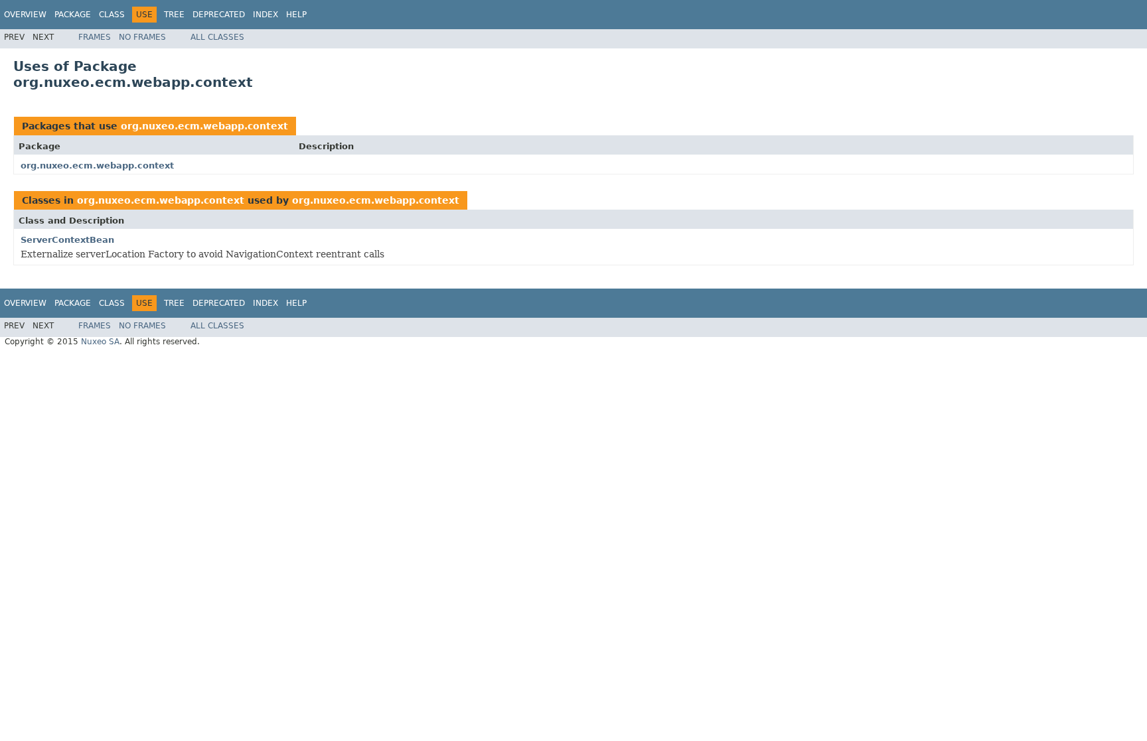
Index (265, 14)
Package (72, 14)
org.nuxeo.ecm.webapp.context (204, 126)
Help (296, 14)
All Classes (217, 37)
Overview (25, 14)
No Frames (142, 37)
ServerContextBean (67, 240)
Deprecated (218, 14)
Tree (174, 14)
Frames (94, 37)
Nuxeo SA (100, 341)
